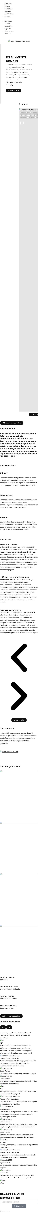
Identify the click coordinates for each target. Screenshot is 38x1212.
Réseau (7, 6)
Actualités (8, 9)
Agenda (8, 11)
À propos (8, 4)
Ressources (9, 14)
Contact (8, 16)
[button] (19, 658)
